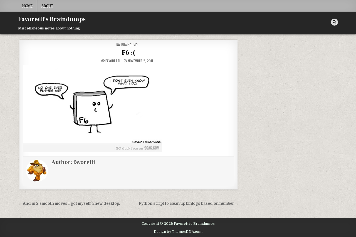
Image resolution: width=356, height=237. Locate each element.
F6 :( (128, 52)
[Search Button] (334, 22)
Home (27, 6)
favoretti (112, 61)
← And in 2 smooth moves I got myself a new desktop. (69, 203)
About (47, 6)
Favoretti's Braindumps (52, 19)
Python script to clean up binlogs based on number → (189, 203)
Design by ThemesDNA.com (178, 232)
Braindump (129, 44)
